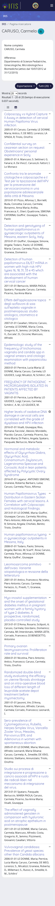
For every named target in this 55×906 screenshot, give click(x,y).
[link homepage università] (35, 5)
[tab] (8, 107)
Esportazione (25, 86)
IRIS (4, 24)
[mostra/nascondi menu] (51, 5)
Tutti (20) (44, 86)
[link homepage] (11, 5)
